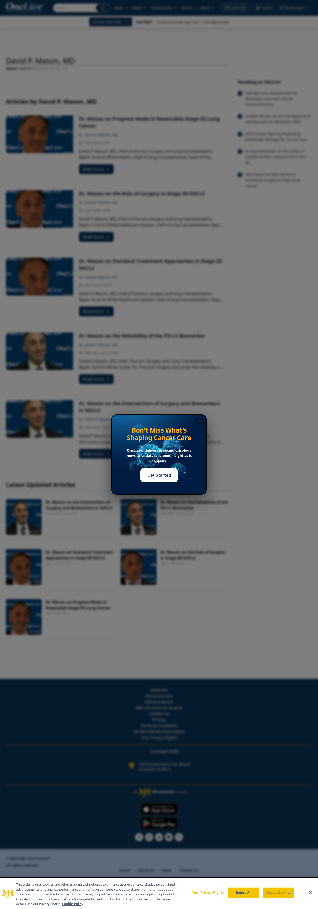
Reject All (243, 892)
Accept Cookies (278, 892)
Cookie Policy (72, 904)
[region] (159, 893)
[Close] (310, 892)
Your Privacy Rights (208, 892)
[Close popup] (200, 421)
